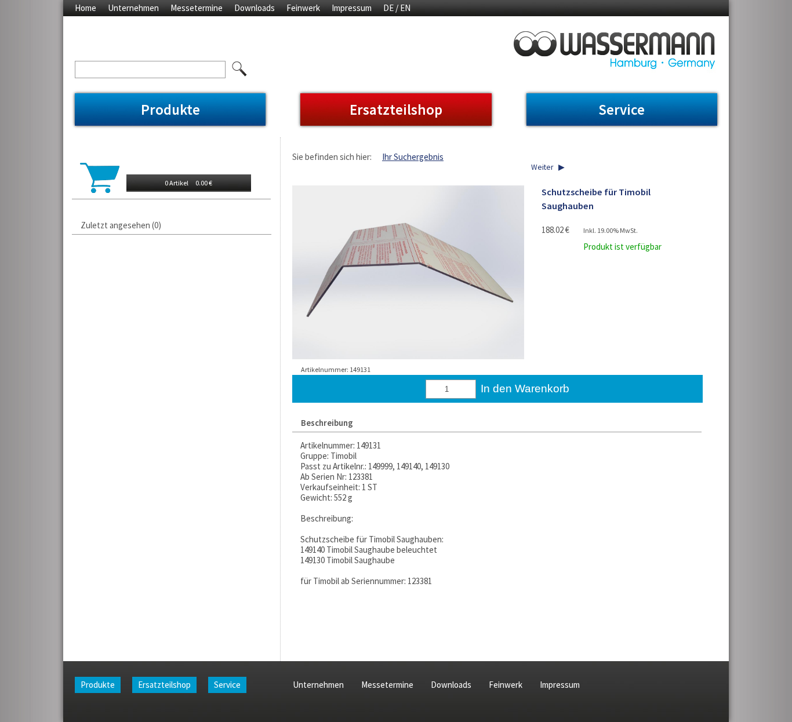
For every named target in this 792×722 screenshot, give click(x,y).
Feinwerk (303, 7)
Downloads (254, 7)
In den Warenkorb (525, 388)
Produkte (170, 109)
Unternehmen (133, 7)
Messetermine (196, 7)
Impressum (352, 7)
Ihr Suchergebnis (413, 156)
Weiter (542, 167)
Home (85, 7)
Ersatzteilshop (396, 109)
